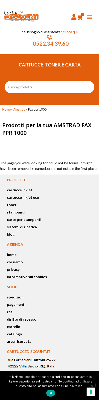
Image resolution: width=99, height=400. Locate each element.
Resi (10, 312)
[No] (92, 385)
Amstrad (19, 109)
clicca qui (70, 32)
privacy (13, 269)
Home (6, 109)
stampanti (16, 212)
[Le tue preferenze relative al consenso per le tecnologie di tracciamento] (91, 392)
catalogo (14, 334)
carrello (13, 326)
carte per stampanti (24, 219)
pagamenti (16, 304)
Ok (51, 393)
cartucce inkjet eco (23, 197)
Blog (11, 234)
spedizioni (15, 297)
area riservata (19, 341)
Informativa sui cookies (27, 276)
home (12, 254)
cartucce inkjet (19, 190)
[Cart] (80, 17)
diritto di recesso (21, 319)
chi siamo (15, 262)
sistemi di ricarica (22, 227)
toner (12, 204)
